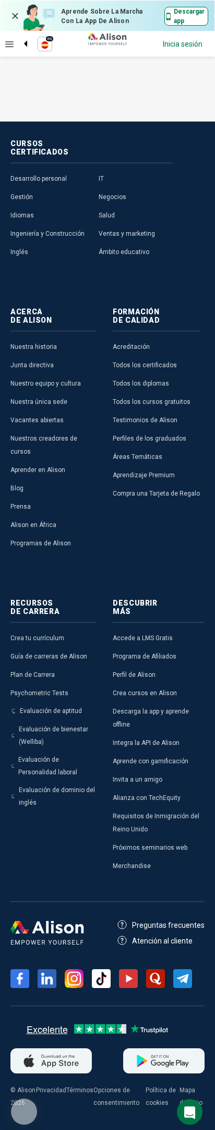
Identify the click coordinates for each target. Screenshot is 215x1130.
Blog (16, 488)
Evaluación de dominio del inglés (57, 796)
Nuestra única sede (38, 401)
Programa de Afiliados (144, 656)
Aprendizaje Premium (144, 475)
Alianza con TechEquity (147, 798)
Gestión (21, 197)
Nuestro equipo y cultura (45, 383)
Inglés (19, 252)
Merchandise (132, 866)
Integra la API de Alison (146, 743)
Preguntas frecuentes (168, 925)
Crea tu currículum (37, 638)
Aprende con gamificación (150, 761)
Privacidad (51, 1090)
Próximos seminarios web (150, 847)
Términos (79, 1090)
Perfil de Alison (134, 674)
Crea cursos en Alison (145, 693)
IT (101, 178)
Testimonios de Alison (145, 420)
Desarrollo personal (38, 178)
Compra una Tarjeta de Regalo (156, 493)
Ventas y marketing (127, 233)
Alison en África (33, 525)
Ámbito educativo (124, 252)
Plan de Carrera (32, 674)
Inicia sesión (182, 44)
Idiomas (22, 215)
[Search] (20, 35)
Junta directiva (32, 365)
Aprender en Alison (37, 470)
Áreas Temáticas (137, 456)
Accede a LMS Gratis (143, 638)
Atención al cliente (162, 941)
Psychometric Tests (39, 693)
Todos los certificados (145, 365)
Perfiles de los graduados (149, 438)
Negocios (112, 197)
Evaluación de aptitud (51, 711)
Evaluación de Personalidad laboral (47, 766)
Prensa (20, 506)
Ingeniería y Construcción (47, 233)
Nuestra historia (33, 346)
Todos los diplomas (141, 383)
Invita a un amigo (137, 779)
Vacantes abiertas (37, 420)
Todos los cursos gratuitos (151, 401)
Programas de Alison (40, 543)
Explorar (9, 44)
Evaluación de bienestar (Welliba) (53, 735)
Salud (107, 215)
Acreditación (131, 346)
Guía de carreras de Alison (48, 656)
